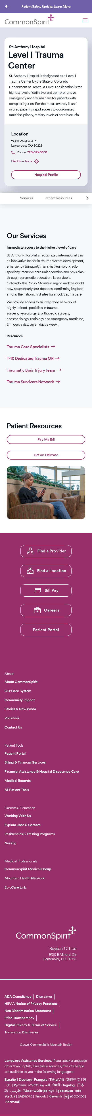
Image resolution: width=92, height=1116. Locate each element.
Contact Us (13, 727)
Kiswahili (55, 1096)
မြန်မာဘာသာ (74, 1096)
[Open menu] (85, 20)
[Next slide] (87, 198)
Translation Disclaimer (21, 1032)
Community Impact (19, 700)
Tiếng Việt (56, 1079)
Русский (20, 1085)
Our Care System (17, 691)
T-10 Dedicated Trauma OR (30, 358)
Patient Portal (46, 629)
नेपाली (56, 1085)
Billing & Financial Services (24, 762)
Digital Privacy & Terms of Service (30, 1025)
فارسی (16, 1091)
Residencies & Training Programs (29, 834)
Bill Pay (52, 590)
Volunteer (11, 718)
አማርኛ (33, 1085)
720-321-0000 (37, 152)
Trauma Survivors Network (30, 381)
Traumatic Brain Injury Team (31, 370)
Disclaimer (44, 996)
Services (26, 198)
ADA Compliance (17, 996)
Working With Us (17, 816)
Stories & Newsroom (20, 709)
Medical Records (17, 781)
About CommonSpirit (20, 682)
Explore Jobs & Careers (22, 825)
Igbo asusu (64, 1091)
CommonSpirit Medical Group (27, 869)
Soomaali (12, 1102)
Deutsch (25, 1079)
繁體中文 (73, 1079)
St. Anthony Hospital (27, 46)
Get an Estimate (46, 455)
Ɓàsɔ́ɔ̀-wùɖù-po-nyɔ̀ (38, 1091)
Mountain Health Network (24, 878)
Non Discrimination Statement (27, 1011)
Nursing (10, 843)
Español (10, 1079)
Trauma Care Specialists (28, 346)
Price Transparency (19, 1018)
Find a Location (51, 570)
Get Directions (21, 161)
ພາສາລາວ (25, 1096)
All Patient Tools (16, 790)
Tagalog (68, 1085)
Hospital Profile (46, 175)
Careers (51, 610)
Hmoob (40, 1096)
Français (40, 1079)
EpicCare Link (15, 887)
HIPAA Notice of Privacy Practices (30, 1003)
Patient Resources (58, 198)
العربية (45, 1085)
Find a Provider (51, 551)
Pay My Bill (46, 439)
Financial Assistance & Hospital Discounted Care (41, 771)
